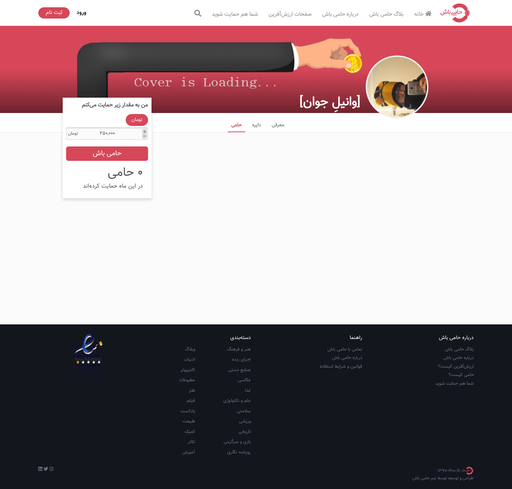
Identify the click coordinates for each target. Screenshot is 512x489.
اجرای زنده (241, 359)
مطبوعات (187, 380)
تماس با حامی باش (344, 349)
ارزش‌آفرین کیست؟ (456, 366)
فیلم (191, 400)
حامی (236, 125)
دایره (256, 125)
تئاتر (191, 441)
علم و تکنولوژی (237, 400)
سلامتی (244, 411)
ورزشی (245, 421)
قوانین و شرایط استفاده (341, 366)
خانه (419, 14)
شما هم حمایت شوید (235, 14)
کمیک (190, 431)
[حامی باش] (455, 12)
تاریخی (245, 431)
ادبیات (189, 359)
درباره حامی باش (340, 14)
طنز (192, 390)
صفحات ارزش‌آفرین (290, 14)
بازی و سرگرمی (237, 441)
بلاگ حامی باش (386, 14)
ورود (81, 12)
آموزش (188, 452)
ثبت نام (54, 12)
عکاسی (244, 380)
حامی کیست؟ (461, 374)
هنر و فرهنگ (239, 349)
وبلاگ (190, 349)
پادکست (187, 411)
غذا (248, 390)
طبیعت (189, 421)
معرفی (278, 125)
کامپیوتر (187, 370)
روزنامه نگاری (239, 452)
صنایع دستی (239, 370)
